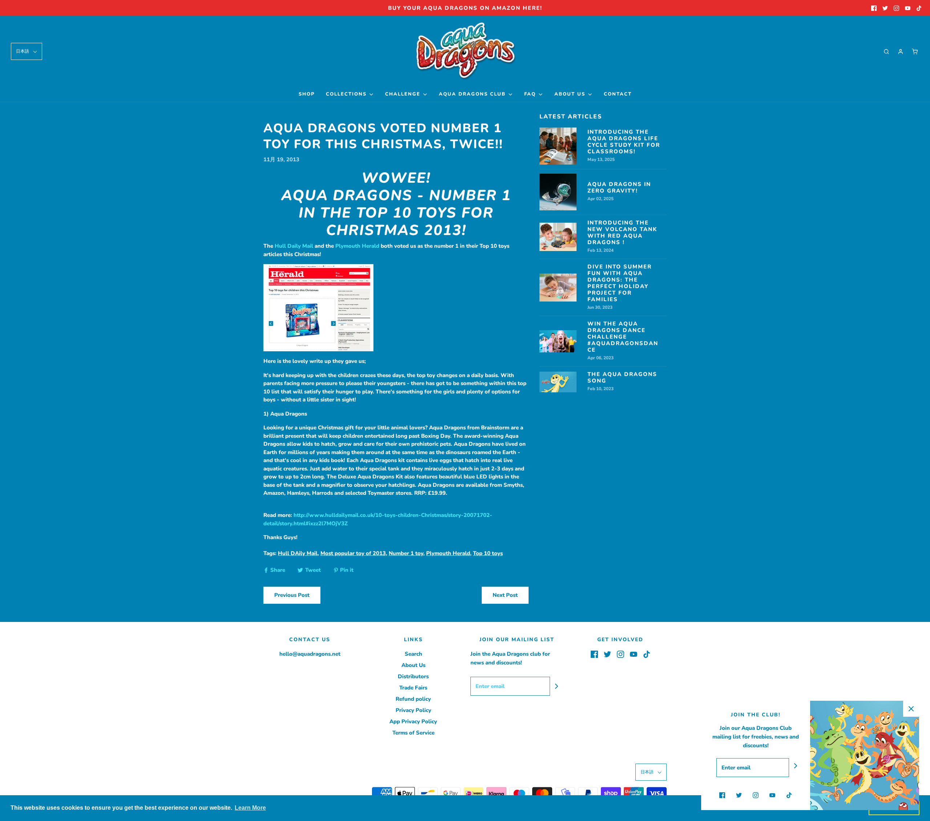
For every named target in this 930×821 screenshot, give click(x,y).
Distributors (413, 676)
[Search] (886, 51)
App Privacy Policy (413, 721)
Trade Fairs (413, 687)
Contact (618, 94)
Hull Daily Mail (294, 246)
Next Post (505, 595)
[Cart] (914, 51)
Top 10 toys (488, 553)
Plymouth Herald (357, 246)
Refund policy (413, 699)
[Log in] (900, 51)
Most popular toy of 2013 (353, 553)
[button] (26, 51)
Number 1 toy (406, 553)
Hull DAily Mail (298, 553)
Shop (307, 94)
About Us (413, 665)
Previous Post (292, 595)
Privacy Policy (413, 710)
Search (413, 654)
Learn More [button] (250, 808)
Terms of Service (413, 732)
